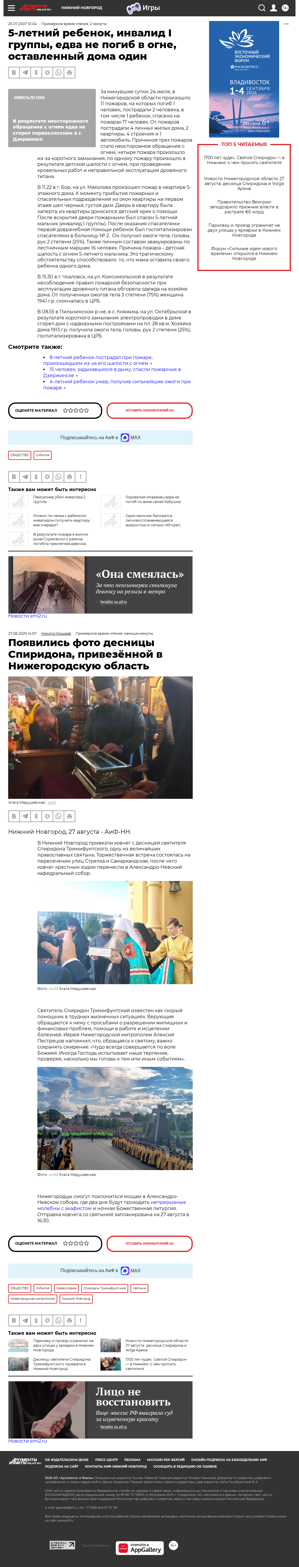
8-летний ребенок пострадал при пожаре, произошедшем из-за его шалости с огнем (97, 360)
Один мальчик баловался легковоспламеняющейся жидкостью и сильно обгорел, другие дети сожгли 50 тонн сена (140, 522)
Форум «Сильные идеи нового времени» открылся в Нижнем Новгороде (244, 253)
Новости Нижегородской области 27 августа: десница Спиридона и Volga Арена (244, 183)
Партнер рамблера (95, 1545)
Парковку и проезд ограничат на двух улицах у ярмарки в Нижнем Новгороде (244, 230)
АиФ (52, 802)
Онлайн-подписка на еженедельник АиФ (229, 1460)
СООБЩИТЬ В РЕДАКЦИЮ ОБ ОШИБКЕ (185, 1466)
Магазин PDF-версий (166, 1460)
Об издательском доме (66, 1460)
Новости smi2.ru (27, 616)
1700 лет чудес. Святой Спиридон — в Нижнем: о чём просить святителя (244, 160)
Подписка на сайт (61, 1466)
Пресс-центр (106, 1460)
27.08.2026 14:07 (22, 633)
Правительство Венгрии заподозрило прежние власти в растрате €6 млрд (244, 207)
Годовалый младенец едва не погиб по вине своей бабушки (153, 499)
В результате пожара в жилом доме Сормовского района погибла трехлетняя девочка (60, 539)
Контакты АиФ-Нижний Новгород (116, 1466)
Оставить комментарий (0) (150, 410)
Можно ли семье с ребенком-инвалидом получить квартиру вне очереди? (61, 520)
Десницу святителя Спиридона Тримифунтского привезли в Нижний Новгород (62, 1364)
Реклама (132, 1460)
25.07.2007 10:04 (22, 24)
